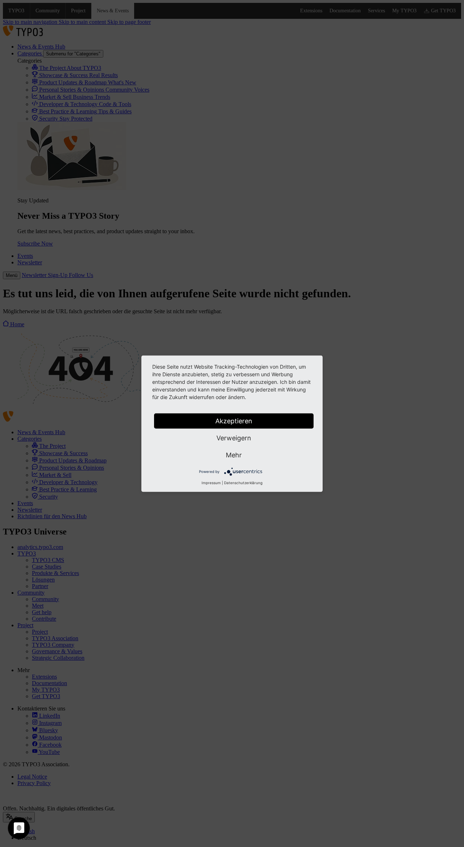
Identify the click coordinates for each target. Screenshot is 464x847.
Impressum (211, 482)
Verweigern (233, 437)
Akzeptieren (233, 420)
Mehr (234, 454)
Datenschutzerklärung (243, 482)
